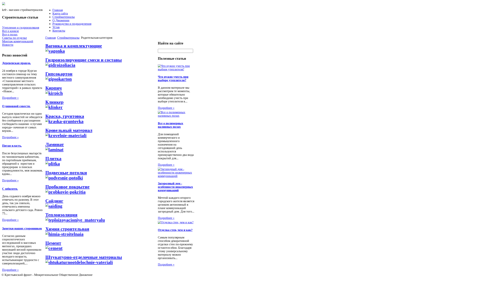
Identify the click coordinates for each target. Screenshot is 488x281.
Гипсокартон (58, 73)
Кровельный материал (68, 130)
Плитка (53, 158)
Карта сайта (60, 13)
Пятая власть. (12, 145)
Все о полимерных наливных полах (170, 125)
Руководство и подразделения (71, 23)
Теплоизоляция (61, 214)
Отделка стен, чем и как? (175, 230)
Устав (56, 27)
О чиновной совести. (16, 106)
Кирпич (53, 87)
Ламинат (54, 144)
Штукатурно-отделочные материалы (83, 257)
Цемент (53, 243)
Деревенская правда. (16, 63)
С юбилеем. (10, 188)
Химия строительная (67, 228)
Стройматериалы (63, 17)
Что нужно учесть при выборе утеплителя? (173, 78)
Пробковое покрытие (67, 186)
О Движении (60, 20)
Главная (57, 10)
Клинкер (54, 102)
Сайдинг (54, 200)
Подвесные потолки (66, 172)
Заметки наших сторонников (22, 228)
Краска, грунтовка (64, 116)
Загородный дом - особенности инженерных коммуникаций (175, 187)
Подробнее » (10, 97)
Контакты (58, 30)
